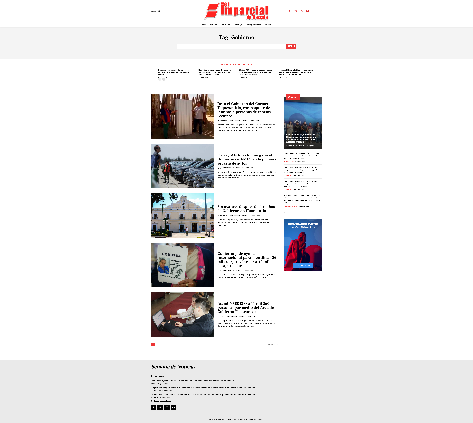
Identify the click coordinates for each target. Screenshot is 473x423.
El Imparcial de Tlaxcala (238, 120)
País (219, 168)
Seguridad (288, 175)
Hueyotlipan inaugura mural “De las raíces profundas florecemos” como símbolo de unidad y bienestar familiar (215, 72)
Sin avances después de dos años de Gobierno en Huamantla (246, 208)
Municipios (222, 121)
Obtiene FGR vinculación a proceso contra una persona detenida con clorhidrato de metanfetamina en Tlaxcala (296, 72)
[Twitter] (301, 11)
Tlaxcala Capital (290, 206)
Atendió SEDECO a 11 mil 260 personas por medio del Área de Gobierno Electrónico (245, 307)
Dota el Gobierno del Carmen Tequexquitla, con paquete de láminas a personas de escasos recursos (244, 109)
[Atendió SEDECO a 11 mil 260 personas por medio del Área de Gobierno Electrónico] (182, 314)
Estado (220, 316)
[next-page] (163, 79)
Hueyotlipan (289, 161)
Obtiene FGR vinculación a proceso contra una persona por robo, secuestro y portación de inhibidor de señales (256, 72)
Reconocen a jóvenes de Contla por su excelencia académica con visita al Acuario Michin (174, 72)
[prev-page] (159, 79)
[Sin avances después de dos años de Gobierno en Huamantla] (182, 215)
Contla (154, 384)
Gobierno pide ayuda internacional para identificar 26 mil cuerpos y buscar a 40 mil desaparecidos (246, 259)
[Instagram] (295, 11)
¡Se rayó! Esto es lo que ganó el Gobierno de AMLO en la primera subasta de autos (247, 159)
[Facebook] (289, 11)
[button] (156, 11)
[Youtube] (307, 11)
